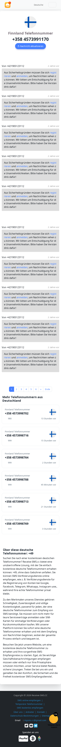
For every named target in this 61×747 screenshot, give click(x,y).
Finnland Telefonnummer (30, 33)
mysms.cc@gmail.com (35, 720)
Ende (47, 389)
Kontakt (41, 712)
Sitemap (46, 715)
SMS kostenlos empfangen (30, 707)
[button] (37, 4)
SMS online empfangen (29, 700)
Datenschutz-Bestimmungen (24, 715)
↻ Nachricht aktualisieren (30, 46)
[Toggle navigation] (52, 4)
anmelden (22, 76)
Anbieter (30, 712)
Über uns (18, 712)
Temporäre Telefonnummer (29, 704)
